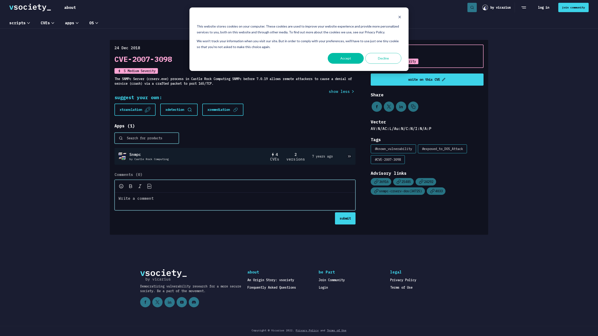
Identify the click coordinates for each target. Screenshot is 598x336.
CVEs (45, 23)
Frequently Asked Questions (271, 287)
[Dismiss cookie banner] (399, 18)
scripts (17, 23)
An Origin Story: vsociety (270, 280)
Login (323, 287)
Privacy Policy (403, 280)
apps (69, 23)
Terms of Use (401, 287)
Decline (383, 58)
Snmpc (135, 154)
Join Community (332, 280)
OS (91, 23)
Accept (345, 58)
